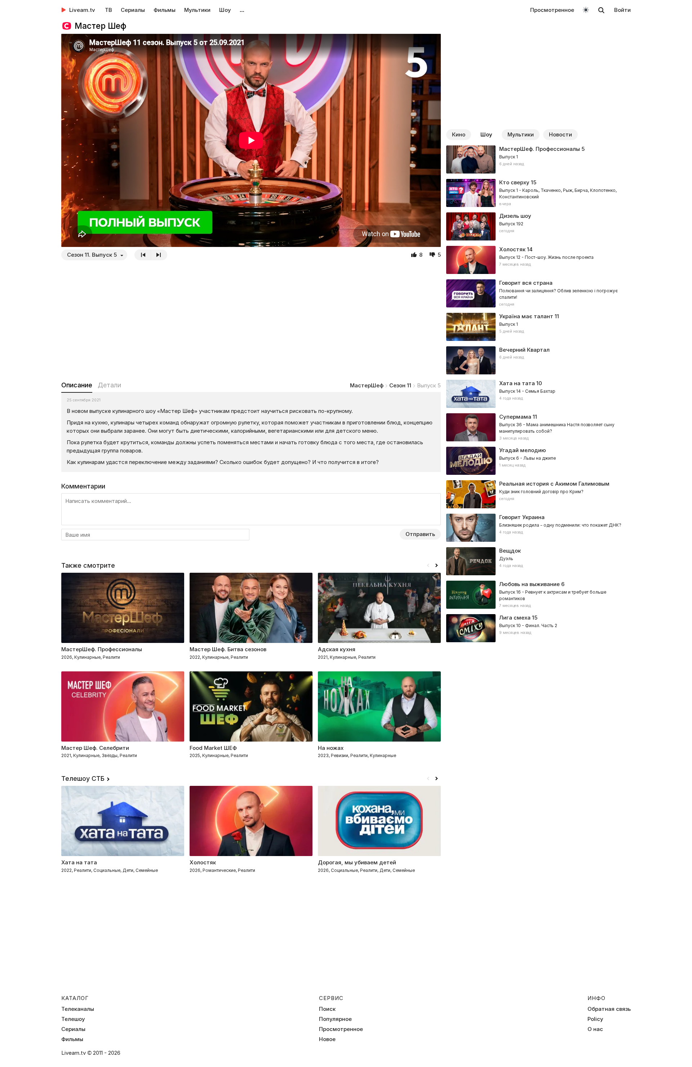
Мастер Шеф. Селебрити (95, 747)
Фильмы (165, 9)
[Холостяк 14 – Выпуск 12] (538, 260)
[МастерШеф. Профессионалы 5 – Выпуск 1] (538, 159)
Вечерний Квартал (524, 349)
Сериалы (133, 9)
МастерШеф (366, 385)
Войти (622, 9)
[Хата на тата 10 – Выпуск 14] (538, 394)
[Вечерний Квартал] (538, 360)
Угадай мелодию (522, 450)
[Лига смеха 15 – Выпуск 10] (538, 628)
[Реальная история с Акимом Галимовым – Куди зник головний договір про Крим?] (538, 494)
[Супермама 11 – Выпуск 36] (538, 427)
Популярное (335, 1019)
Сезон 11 (400, 385)
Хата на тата (517, 383)
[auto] (586, 9)
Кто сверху (514, 182)
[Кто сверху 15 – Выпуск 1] (538, 193)
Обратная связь (609, 1009)
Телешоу (73, 1019)
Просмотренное (552, 9)
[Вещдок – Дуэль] (538, 561)
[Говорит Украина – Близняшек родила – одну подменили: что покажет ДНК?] (538, 528)
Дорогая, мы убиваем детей (357, 862)
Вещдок (510, 550)
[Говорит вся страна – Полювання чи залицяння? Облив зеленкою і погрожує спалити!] (538, 293)
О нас (595, 1029)
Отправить (420, 534)
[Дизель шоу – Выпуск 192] (538, 226)
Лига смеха (515, 617)
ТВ (108, 9)
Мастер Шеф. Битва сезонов (228, 649)
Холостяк (512, 249)
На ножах (330, 747)
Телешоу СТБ (83, 778)
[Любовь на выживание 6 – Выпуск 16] (538, 595)
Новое (327, 1039)
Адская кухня (336, 649)
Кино (458, 134)
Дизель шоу (515, 215)
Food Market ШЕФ (213, 747)
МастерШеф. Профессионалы (539, 148)
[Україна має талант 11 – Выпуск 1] (538, 327)
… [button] (242, 9)
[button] (436, 565)
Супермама (515, 416)
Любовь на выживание (529, 584)
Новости (560, 134)
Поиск (327, 1009)
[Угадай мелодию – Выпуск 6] (538, 461)
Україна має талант (526, 316)
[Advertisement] (251, 320)
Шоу (225, 9)
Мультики (197, 9)
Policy (595, 1019)
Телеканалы (77, 1009)
